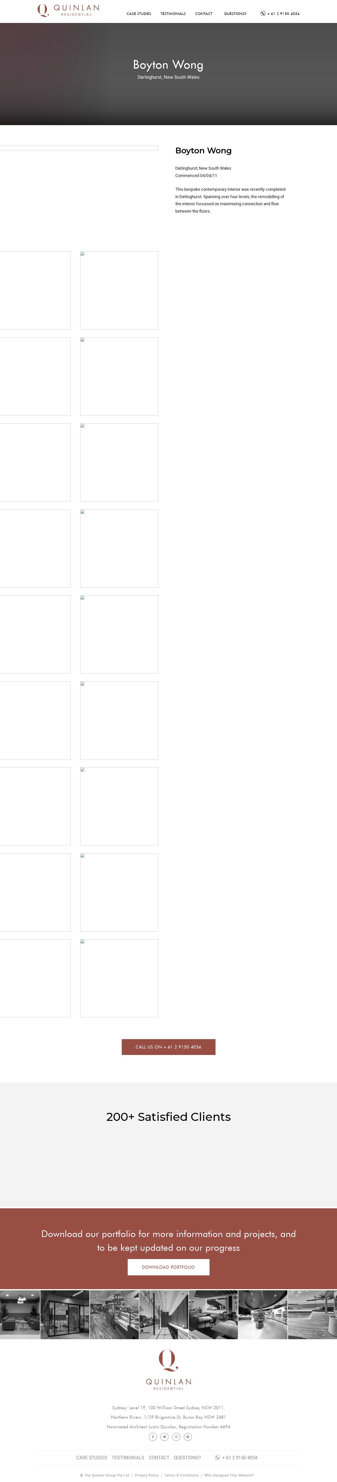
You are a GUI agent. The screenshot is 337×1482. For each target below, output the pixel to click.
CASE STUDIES (91, 1457)
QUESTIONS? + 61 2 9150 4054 (215, 1457)
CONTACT (159, 1457)
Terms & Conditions (182, 1475)
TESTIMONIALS (128, 1457)
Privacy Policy (147, 1475)
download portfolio (168, 1267)
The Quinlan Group (76, 12)
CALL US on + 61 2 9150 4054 (168, 1047)
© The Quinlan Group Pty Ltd (104, 1475)
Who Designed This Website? (229, 1475)
